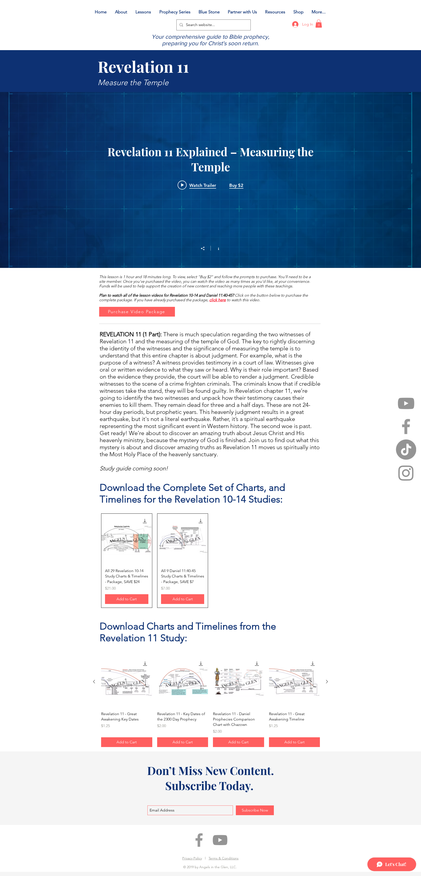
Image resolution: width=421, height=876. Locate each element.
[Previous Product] (94, 681)
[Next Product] (327, 681)
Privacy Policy (192, 858)
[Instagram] (406, 473)
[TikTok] (406, 449)
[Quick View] (126, 539)
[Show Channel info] (215, 248)
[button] (318, 23)
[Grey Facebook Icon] (406, 426)
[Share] (205, 248)
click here (217, 300)
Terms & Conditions (224, 858)
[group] (210, 560)
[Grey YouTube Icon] (406, 403)
